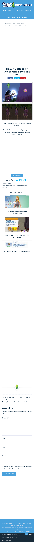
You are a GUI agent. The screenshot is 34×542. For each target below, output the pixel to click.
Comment (5, 418)
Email (4, 447)
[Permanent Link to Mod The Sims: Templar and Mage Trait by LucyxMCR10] (17, 231)
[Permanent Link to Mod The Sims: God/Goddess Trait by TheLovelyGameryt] (17, 207)
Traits (9, 183)
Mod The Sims (22, 180)
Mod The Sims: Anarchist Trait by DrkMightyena (17, 251)
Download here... (17, 175)
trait (26, 185)
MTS (14, 185)
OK (26, 534)
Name (4, 438)
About (30, 534)
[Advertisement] (17, 47)
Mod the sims (8, 185)
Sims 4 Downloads (17, 5)
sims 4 (23, 185)
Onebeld (18, 185)
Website (4, 456)
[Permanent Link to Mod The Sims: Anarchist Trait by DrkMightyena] (17, 248)
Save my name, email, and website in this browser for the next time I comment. (17, 468)
